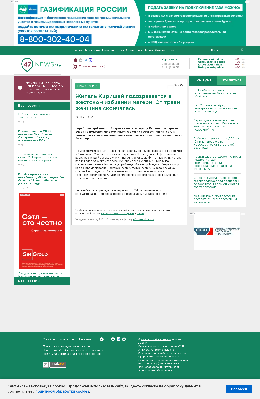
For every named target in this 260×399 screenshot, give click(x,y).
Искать (242, 49)
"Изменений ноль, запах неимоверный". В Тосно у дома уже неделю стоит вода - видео (44, 88)
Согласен (239, 389)
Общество (134, 50)
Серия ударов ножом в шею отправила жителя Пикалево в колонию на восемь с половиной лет (216, 125)
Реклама (84, 339)
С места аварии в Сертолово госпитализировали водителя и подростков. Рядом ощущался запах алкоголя (217, 182)
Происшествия (113, 50)
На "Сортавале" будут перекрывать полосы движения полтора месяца (217, 108)
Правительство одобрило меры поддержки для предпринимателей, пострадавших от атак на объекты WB (217, 163)
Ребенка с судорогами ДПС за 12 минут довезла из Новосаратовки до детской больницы (216, 143)
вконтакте (80, 60)
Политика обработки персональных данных (75, 350)
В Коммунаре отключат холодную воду (35, 118)
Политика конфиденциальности (66, 346)
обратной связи (143, 219)
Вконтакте (113, 339)
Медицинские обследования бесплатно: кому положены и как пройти (215, 199)
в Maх (140, 214)
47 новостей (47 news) (156, 340)
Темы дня (203, 80)
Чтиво (148, 50)
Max (124, 339)
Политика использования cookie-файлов (73, 354)
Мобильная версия (75, 60)
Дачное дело (164, 50)
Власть (76, 50)
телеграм (85, 60)
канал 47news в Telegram (117, 214)
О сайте (49, 339)
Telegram (118, 339)
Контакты (66, 339)
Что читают (231, 80)
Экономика (92, 50)
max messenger (90, 60)
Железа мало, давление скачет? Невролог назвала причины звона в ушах (38, 159)
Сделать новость (91, 66)
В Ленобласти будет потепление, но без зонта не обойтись (215, 93)
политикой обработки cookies (62, 391)
